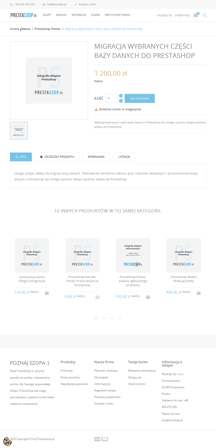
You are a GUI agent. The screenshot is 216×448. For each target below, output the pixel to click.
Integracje (79, 15)
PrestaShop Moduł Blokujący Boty (184, 279)
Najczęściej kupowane (74, 384)
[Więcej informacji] (36, 311)
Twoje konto (138, 362)
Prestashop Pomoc (118, 15)
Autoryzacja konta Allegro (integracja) (32, 279)
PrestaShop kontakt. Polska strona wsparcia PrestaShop (82, 281)
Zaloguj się (134, 377)
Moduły (61, 15)
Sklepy (47, 15)
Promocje (67, 370)
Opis (22, 157)
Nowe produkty (70, 377)
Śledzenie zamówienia (141, 370)
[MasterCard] (105, 439)
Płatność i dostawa (106, 370)
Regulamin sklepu (105, 390)
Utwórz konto (136, 384)
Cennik (95, 15)
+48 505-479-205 (24, 4)
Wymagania (96, 157)
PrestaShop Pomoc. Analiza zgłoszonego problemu (133, 281)
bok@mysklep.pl (54, 4)
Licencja (124, 157)
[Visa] (97, 439)
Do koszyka (140, 98)
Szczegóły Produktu (59, 157)
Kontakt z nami (85, 4)
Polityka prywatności (107, 397)
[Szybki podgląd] (28, 311)
